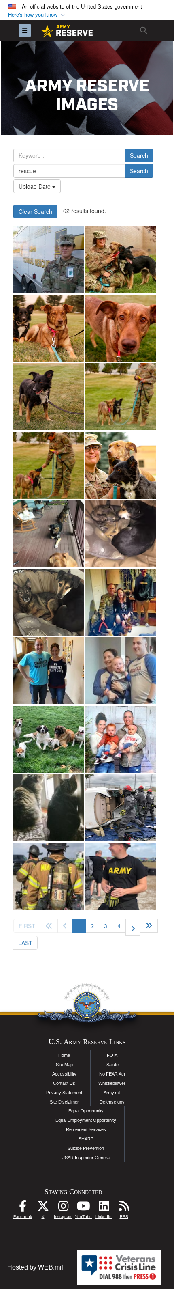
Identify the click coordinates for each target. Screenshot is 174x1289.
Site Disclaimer (64, 1101)
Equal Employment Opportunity (85, 1120)
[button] (37, 15)
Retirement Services (86, 1129)
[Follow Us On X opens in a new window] (43, 1208)
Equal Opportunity (86, 1110)
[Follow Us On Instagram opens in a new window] (63, 1208)
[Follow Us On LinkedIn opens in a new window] (103, 1208)
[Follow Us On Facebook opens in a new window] (23, 1208)
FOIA (112, 1055)
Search (139, 155)
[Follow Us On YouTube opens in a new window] (83, 1208)
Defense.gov (112, 1101)
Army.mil (112, 1092)
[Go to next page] (132, 927)
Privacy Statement (64, 1092)
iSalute (112, 1064)
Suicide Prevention (86, 1148)
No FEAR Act (112, 1073)
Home (64, 1055)
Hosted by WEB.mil (35, 1267)
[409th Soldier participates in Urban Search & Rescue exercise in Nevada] (48, 259)
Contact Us (64, 1083)
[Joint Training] (120, 807)
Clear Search (35, 211)
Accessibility (64, 1073)
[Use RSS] (124, 1208)
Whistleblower (111, 1083)
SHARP (86, 1138)
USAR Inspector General (86, 1157)
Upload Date (35, 186)
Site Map (64, 1064)
